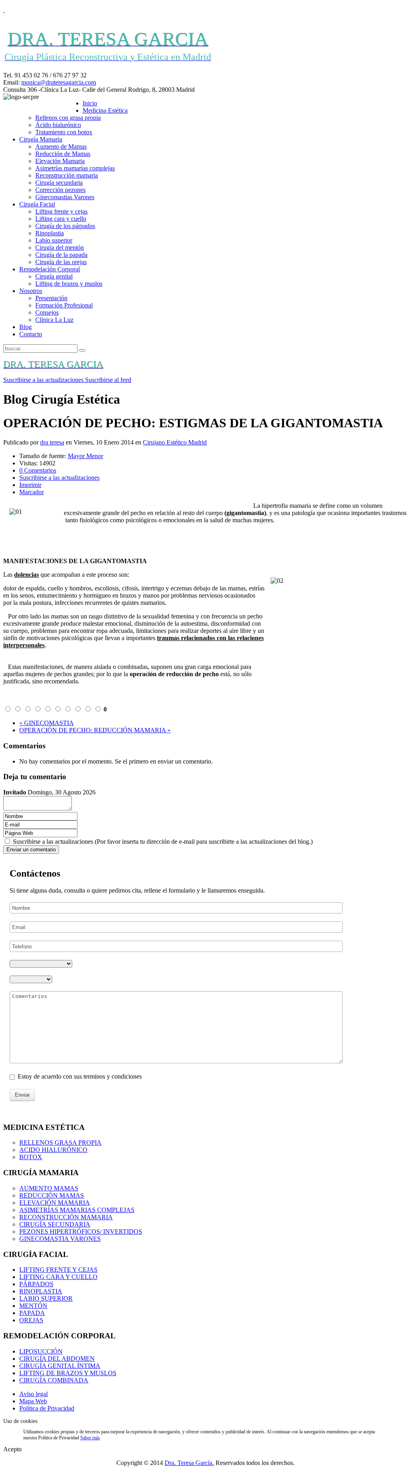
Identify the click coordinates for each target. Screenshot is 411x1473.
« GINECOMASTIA (46, 722)
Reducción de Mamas (62, 153)
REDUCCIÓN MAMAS (51, 1195)
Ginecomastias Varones (64, 197)
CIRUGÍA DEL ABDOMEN (57, 1358)
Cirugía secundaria (59, 182)
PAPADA (32, 1312)
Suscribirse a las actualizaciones (59, 477)
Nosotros (30, 290)
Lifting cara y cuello (60, 218)
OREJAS (31, 1320)
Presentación (51, 298)
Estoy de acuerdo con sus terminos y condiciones (80, 1076)
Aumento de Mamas (61, 146)
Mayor (77, 456)
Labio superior (53, 240)
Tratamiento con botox (63, 132)
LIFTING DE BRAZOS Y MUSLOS (67, 1373)
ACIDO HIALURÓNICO (53, 1149)
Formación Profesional (64, 305)
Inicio (90, 103)
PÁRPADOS (36, 1284)
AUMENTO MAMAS (48, 1188)
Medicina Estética (105, 110)
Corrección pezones (60, 189)
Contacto (30, 334)
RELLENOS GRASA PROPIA (60, 1142)
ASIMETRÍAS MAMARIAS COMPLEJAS (76, 1209)
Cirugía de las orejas (61, 262)
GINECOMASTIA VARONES (60, 1238)
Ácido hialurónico (58, 124)
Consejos (47, 312)
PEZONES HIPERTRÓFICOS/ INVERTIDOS (80, 1231)
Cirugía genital (54, 276)
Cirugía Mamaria (40, 139)
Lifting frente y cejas (61, 211)
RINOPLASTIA (40, 1291)
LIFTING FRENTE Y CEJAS (58, 1269)
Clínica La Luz (54, 319)
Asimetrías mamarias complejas (75, 168)
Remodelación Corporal (49, 269)
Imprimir (30, 484)
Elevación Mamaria (60, 161)
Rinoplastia (49, 233)
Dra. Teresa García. (189, 1462)
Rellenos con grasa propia (68, 117)
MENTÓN (33, 1305)
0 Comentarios (37, 470)
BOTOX (30, 1157)
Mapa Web (33, 1401)
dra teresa (52, 442)
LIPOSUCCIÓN (41, 1351)
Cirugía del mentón (59, 247)
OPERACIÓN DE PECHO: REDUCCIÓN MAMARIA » (95, 730)
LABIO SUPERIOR (46, 1298)
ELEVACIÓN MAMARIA (54, 1202)
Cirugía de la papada (61, 254)
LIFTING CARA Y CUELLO (58, 1276)
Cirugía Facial (37, 204)
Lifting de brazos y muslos (68, 283)
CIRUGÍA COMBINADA (53, 1380)
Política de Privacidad (46, 1408)
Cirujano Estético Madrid (175, 442)
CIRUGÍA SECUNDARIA (54, 1224)
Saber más (90, 1438)
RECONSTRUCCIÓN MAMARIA (66, 1217)
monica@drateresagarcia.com (58, 82)
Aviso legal (33, 1393)
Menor (94, 456)
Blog (25, 326)
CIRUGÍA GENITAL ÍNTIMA (59, 1365)
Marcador (31, 492)
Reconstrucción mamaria (66, 175)
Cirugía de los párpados (65, 225)
